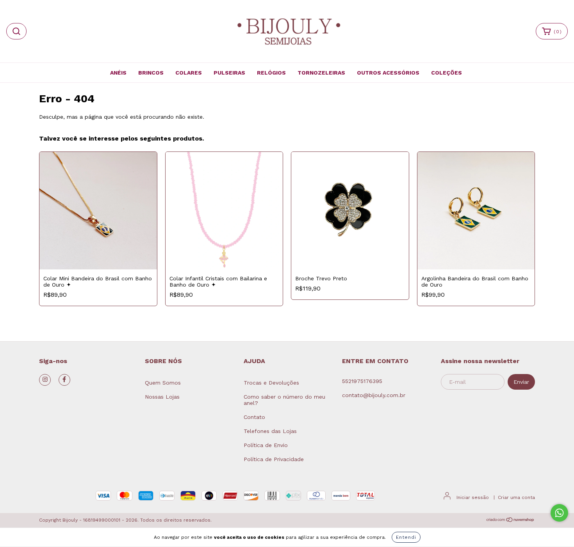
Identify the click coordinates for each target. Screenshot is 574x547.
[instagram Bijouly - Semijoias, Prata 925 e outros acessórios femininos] (45, 380)
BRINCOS (151, 72)
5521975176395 (362, 381)
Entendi (406, 537)
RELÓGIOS (271, 72)
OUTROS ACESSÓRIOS (388, 72)
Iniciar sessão (472, 497)
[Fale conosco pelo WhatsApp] (559, 513)
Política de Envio (266, 445)
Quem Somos (163, 383)
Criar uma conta (516, 497)
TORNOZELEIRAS (321, 72)
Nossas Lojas (162, 397)
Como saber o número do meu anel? (284, 400)
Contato (254, 417)
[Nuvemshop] (510, 521)
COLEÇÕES (446, 72)
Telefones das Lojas (270, 431)
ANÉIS (118, 72)
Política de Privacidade (274, 459)
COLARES (188, 72)
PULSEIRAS (229, 72)
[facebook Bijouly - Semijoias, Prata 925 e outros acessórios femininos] (64, 380)
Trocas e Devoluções (271, 383)
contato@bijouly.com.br (373, 395)
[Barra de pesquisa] (16, 31)
